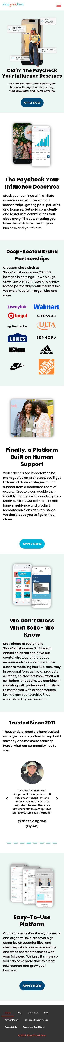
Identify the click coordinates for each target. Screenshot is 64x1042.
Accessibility (11, 1027)
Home (8, 1013)
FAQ (46, 1013)
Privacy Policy (11, 1020)
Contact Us (33, 1013)
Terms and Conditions (33, 1027)
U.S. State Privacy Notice (36, 1020)
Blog (19, 1013)
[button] (58, 5)
